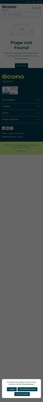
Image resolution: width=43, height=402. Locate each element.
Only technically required (27, 389)
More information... (28, 384)
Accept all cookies (22, 394)
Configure (12, 389)
